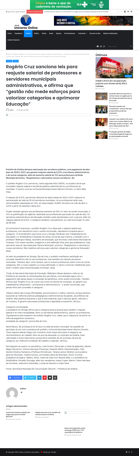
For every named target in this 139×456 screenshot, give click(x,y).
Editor (12, 110)
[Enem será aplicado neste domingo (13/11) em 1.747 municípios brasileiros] (78, 418)
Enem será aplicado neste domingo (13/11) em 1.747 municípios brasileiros (75, 430)
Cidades (28, 33)
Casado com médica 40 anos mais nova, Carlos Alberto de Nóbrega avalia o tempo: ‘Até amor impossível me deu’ (121, 122)
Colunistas (81, 33)
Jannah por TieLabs (49, 452)
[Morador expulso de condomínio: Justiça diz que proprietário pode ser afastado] (102, 109)
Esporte (58, 33)
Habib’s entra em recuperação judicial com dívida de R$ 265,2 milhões (111, 83)
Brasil (51, 33)
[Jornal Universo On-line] (26, 22)
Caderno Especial (13, 40)
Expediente (18, 33)
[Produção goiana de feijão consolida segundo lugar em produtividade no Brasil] (102, 135)
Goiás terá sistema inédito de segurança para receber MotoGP (18, 414)
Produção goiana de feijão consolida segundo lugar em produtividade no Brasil (120, 134)
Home (9, 33)
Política (36, 33)
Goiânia (15, 61)
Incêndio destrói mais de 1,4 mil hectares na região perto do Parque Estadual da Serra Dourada (120, 97)
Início (9, 54)
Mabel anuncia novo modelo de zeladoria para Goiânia (47, 413)
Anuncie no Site (95, 33)
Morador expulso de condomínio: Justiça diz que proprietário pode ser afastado (120, 109)
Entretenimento (69, 33)
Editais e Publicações (110, 33)
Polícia (44, 33)
